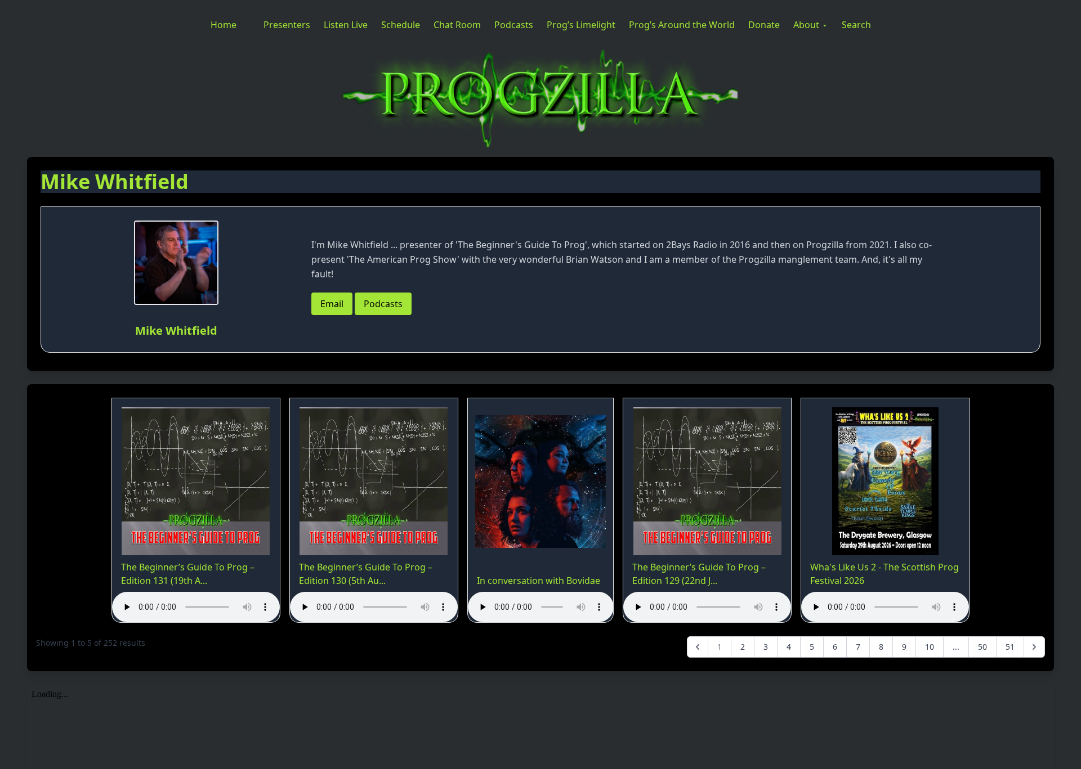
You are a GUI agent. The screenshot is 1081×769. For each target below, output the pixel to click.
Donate (764, 25)
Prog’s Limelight (581, 25)
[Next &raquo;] (1034, 647)
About (806, 25)
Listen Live (346, 25)
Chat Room (457, 25)
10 (929, 646)
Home (223, 25)
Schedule (400, 25)
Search (856, 25)
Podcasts (513, 25)
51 (1010, 646)
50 (982, 646)
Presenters (286, 25)
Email (331, 304)
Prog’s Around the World (682, 25)
